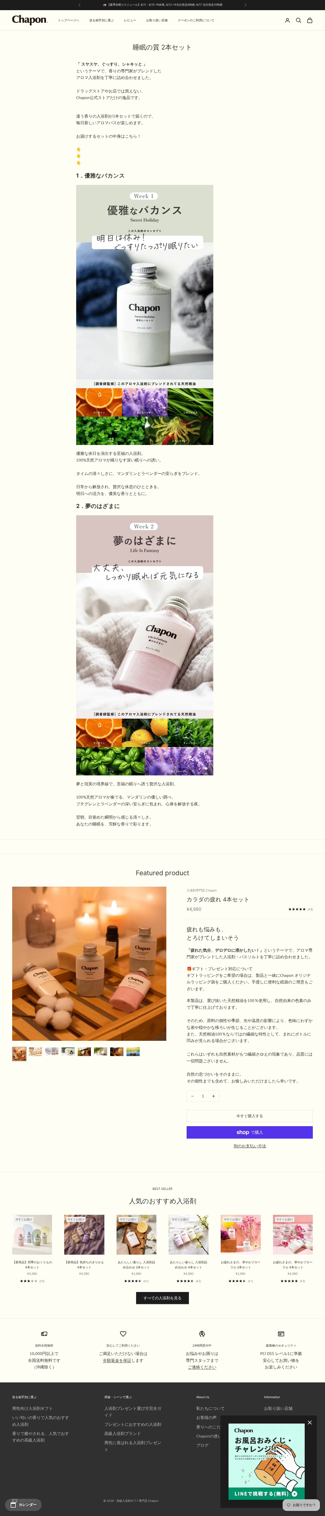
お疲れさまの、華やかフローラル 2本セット (241, 1264)
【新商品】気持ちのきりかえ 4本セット (84, 1264)
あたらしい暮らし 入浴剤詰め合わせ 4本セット (188, 1264)
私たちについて (210, 1408)
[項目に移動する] (19, 1054)
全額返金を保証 (117, 1360)
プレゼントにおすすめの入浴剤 (132, 1424)
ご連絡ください (202, 1366)
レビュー (130, 20)
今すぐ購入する (249, 1115)
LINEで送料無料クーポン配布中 (188, 5)
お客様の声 (206, 1417)
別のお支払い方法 (250, 1145)
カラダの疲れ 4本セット (218, 899)
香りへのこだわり (212, 1426)
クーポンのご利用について (196, 20)
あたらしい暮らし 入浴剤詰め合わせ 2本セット (136, 1264)
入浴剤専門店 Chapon (202, 890)
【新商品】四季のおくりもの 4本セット (32, 1264)
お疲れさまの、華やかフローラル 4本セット (293, 1264)
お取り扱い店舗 (157, 20)
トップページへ (68, 20)
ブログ (202, 1445)
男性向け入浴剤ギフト (32, 1408)
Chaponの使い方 (211, 1436)
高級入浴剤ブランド (122, 1433)
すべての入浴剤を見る (162, 1298)
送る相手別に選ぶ (101, 20)
